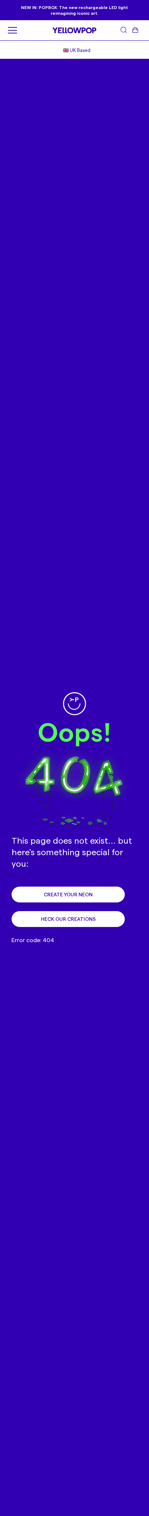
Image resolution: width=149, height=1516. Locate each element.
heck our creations (68, 919)
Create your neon (68, 894)
